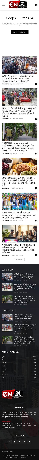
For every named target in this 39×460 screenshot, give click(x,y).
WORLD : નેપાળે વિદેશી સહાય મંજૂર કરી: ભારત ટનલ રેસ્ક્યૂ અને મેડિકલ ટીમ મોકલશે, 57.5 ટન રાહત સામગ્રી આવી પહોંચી (19, 112)
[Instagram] (19, 442)
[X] (24, 442)
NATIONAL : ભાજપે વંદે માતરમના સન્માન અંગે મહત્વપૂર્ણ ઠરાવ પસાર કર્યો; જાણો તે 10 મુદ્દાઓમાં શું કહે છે (19, 215)
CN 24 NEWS (5, 84)
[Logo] (19, 5)
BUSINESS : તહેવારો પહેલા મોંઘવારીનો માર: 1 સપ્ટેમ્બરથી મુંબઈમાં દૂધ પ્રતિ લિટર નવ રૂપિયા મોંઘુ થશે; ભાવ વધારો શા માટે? (19, 182)
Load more (19, 259)
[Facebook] (14, 442)
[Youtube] (29, 442)
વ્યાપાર (4, 174)
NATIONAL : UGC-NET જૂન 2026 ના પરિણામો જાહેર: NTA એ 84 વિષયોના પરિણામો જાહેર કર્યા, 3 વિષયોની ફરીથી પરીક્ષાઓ (18, 249)
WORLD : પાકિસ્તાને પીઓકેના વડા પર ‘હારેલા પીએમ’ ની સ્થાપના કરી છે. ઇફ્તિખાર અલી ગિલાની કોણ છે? (18, 78)
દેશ (3, 140)
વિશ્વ (3, 73)
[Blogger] (10, 442)
